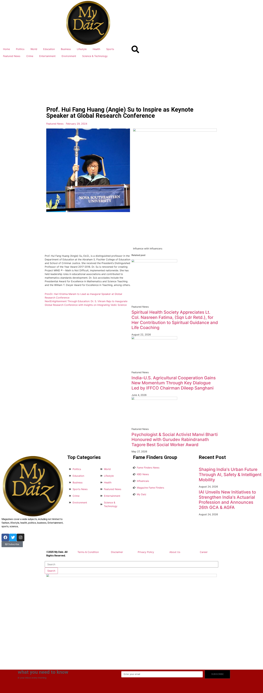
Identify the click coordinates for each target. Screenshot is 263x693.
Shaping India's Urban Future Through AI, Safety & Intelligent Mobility (230, 474)
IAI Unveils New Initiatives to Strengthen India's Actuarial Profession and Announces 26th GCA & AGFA (227, 499)
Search (51, 570)
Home (6, 49)
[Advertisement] (131, 82)
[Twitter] (13, 537)
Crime (29, 56)
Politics (20, 49)
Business (66, 49)
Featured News (11, 56)
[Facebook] (5, 537)
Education (49, 49)
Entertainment (47, 56)
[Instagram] (20, 537)
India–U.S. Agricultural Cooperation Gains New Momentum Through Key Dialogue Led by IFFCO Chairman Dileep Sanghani (174, 383)
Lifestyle (82, 49)
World (33, 49)
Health (96, 49)
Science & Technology (95, 56)
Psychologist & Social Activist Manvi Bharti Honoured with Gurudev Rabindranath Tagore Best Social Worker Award (175, 439)
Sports (110, 49)
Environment (69, 56)
